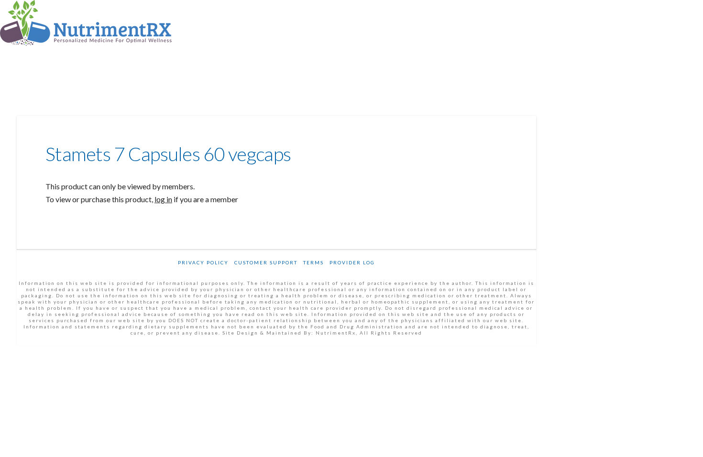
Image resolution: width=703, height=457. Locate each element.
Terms (313, 262)
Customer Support (265, 262)
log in (163, 199)
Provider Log (352, 262)
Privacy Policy (203, 262)
